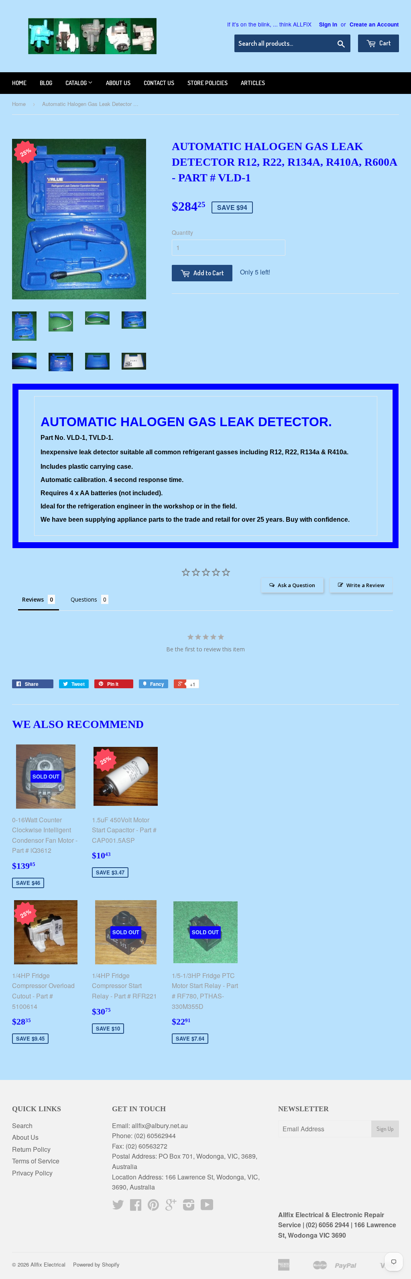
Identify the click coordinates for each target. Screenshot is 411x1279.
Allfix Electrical (48, 1264)
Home (19, 83)
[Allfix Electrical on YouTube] (207, 1207)
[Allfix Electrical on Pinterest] (153, 1207)
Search (22, 1125)
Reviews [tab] (33, 599)
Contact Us (159, 83)
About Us (25, 1137)
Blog (46, 83)
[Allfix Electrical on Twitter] (118, 1207)
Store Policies (207, 83)
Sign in (328, 24)
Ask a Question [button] (296, 585)
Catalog (76, 83)
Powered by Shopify (96, 1264)
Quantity (182, 232)
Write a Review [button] (365, 585)
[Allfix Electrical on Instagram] (189, 1207)
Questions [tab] (84, 599)
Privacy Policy (32, 1172)
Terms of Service (35, 1160)
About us (118, 83)
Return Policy (31, 1149)
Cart (384, 43)
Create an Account (374, 24)
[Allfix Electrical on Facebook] (136, 1207)
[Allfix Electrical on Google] (171, 1207)
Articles (253, 83)
